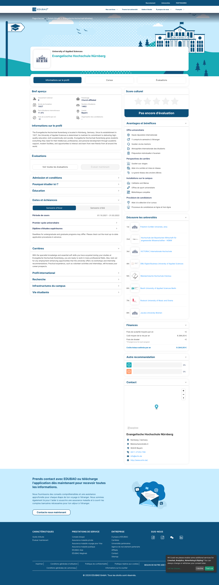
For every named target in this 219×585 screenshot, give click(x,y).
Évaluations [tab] (161, 80)
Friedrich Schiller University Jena (153, 227)
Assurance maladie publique (83, 547)
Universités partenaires (121, 543)
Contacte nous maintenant (51, 512)
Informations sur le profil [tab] (57, 80)
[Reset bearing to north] (183, 398)
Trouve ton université (130, 9)
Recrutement (150, 3)
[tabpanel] (109, 276)
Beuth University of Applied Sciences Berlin (158, 288)
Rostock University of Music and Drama (156, 300)
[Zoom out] (183, 394)
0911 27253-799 (138, 452)
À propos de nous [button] (162, 9)
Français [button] (179, 9)
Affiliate (115, 550)
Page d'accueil (38, 18)
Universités (165, 3)
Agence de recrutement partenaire (126, 547)
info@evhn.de (136, 456)
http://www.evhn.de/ (139, 460)
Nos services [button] (110, 9)
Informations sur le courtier (116, 568)
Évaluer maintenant (40, 540)
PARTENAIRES (181, 3)
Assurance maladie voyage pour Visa (87, 543)
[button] (75, 91)
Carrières (115, 540)
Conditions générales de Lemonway (61, 568)
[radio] (138, 100)
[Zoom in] (183, 391)
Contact (115, 553)
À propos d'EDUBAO (120, 537)
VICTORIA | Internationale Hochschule (156, 251)
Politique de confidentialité (96, 564)
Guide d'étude (147, 9)
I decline (199, 568)
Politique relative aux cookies (126, 564)
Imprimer (39, 564)
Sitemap (115, 556)
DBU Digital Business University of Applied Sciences (161, 264)
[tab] (75, 178)
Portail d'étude (54, 18)
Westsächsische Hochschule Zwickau (155, 276)
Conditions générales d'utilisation (63, 564)
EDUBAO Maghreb (79, 553)
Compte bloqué (78, 537)
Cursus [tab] (109, 80)
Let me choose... (174, 568)
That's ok (209, 568)
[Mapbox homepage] (132, 427)
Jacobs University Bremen (151, 313)
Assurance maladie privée (82, 540)
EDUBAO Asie (77, 550)
